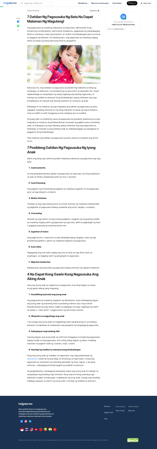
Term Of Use (120, 411)
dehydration (32, 359)
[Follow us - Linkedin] (30, 421)
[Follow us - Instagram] (26, 421)
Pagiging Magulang (33, 10)
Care (105, 419)
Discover (107, 406)
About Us (131, 411)
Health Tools (108, 412)
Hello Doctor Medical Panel (123, 24)
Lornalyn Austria (118, 29)
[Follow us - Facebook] (21, 421)
